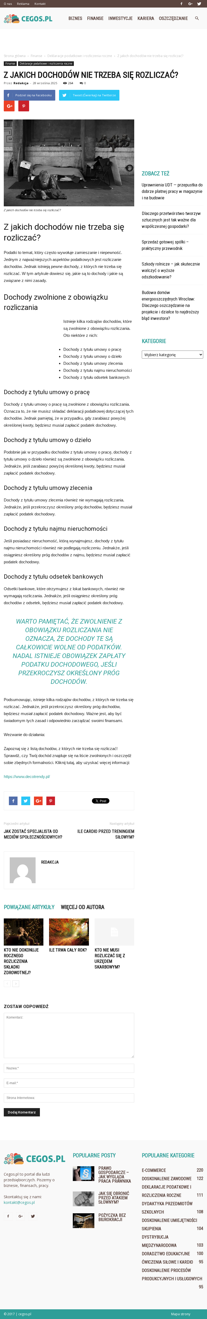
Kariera (145, 18)
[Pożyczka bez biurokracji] (83, 1220)
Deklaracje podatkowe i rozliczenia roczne (46, 63)
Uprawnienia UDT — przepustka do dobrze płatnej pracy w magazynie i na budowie (172, 191)
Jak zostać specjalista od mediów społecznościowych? (33, 834)
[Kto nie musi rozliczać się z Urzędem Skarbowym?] (114, 932)
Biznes (75, 18)
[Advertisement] (103, 41)
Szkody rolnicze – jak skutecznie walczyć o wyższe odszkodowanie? (171, 270)
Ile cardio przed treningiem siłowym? (105, 834)
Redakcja (21, 83)
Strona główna (15, 56)
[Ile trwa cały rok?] (69, 932)
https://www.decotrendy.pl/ (27, 776)
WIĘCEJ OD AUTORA (82, 907)
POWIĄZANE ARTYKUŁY (29, 907)
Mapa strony (180, 1314)
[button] (196, 18)
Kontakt (40, 4)
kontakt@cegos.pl (19, 1202)
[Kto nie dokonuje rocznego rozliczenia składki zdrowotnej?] (23, 932)
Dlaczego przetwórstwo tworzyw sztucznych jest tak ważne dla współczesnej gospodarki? (171, 220)
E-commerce (154, 1170)
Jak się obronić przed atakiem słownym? (113, 1198)
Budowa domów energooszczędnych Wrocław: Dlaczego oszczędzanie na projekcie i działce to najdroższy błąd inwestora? (170, 305)
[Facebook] (181, 4)
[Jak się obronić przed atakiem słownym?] (83, 1198)
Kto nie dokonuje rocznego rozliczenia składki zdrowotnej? (21, 961)
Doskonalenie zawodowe (166, 1178)
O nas (8, 4)
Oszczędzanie (173, 18)
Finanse (95, 18)
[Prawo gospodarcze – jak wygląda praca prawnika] (83, 1173)
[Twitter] (199, 4)
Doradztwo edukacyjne (166, 1253)
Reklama (23, 4)
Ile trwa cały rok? (68, 950)
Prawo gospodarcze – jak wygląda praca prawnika (114, 1175)
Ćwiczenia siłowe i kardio (167, 1262)
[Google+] (190, 4)
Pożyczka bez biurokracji (112, 1217)
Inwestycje (120, 18)
